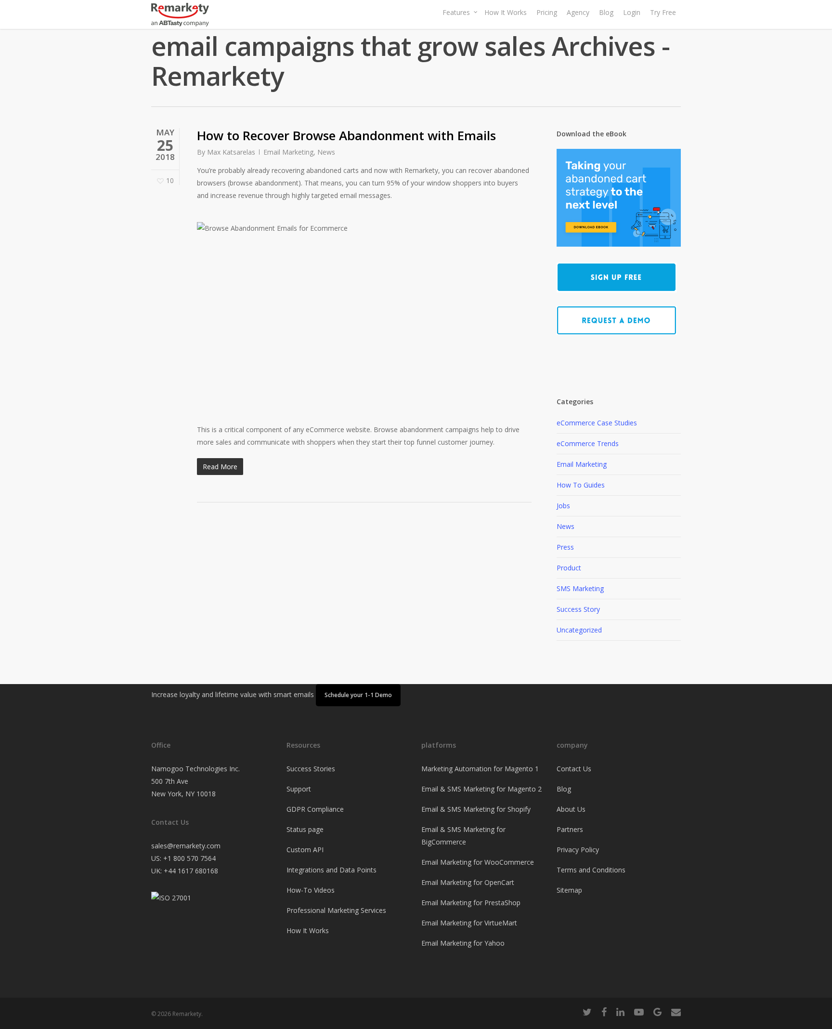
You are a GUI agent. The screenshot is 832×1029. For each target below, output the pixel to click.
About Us (571, 809)
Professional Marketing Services (336, 910)
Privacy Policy (578, 849)
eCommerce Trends (588, 443)
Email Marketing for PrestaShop (470, 902)
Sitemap (569, 890)
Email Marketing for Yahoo (463, 943)
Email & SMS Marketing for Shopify (476, 809)
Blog (564, 788)
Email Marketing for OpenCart (467, 882)
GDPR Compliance (315, 809)
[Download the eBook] (619, 251)
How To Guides (581, 484)
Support (298, 788)
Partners (570, 829)
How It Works (307, 930)
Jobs (563, 505)
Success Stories (310, 768)
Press (565, 547)
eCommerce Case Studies (597, 422)
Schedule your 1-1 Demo (358, 695)
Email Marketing (288, 152)
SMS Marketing (580, 588)
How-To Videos (310, 890)
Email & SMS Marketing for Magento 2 (481, 788)
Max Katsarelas (231, 152)
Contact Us (574, 768)
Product (569, 567)
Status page (305, 829)
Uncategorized (579, 629)
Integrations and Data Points (331, 869)
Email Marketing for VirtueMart (469, 922)
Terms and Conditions (591, 869)
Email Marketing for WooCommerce (477, 862)
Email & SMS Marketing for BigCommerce (463, 835)
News (326, 152)
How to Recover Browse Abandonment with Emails (346, 135)
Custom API (305, 849)
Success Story (578, 609)
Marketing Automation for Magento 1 (480, 768)
